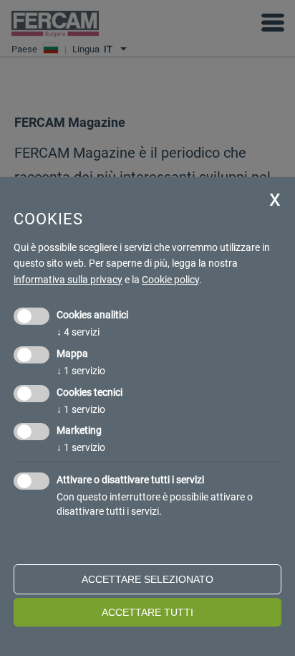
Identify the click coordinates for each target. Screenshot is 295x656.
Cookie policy (170, 279)
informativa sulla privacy (68, 279)
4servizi (78, 332)
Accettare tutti (147, 612)
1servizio (81, 370)
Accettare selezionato (147, 579)
